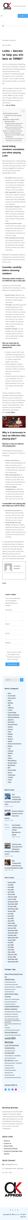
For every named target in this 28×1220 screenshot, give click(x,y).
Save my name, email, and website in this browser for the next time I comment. (14, 655)
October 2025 (12, 906)
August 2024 (11, 940)
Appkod (17, 1214)
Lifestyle (10, 751)
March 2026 (11, 894)
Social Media (12, 770)
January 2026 (12, 899)
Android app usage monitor (10, 986)
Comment (9, 610)
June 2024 (11, 945)
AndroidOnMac (18, 986)
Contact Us (7, 1143)
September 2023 (13, 961)
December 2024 (13, 930)
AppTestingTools (8, 999)
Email (7, 633)
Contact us (23, 16)
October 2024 (12, 935)
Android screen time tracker (10, 989)
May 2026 (11, 889)
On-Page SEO (9, 1053)
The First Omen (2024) (9, 1065)
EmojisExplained (8, 1014)
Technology (11, 775)
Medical (10, 753)
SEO (9, 767)
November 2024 (13, 933)
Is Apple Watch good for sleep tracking (12, 1030)
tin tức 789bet (10, 412)
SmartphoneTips (19, 1063)
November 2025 (13, 904)
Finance (10, 729)
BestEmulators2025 (15, 999)
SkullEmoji (16, 1060)
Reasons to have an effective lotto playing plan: (15, 135)
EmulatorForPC (15, 1014)
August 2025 (11, 911)
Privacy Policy (8, 1146)
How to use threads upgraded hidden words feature (13, 1024)
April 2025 (11, 921)
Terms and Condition (11, 1148)
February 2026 (12, 897)
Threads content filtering (9, 1067)
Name (7, 624)
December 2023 (13, 959)
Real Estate (11, 765)
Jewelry (10, 746)
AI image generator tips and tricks (11, 984)
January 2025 (12, 928)
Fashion (10, 727)
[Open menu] (1, 15)
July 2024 (10, 942)
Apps (9, 693)
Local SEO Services (10, 1040)
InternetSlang (7, 1027)
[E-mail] (5, 576)
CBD (9, 705)
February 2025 (12, 925)
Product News (12, 763)
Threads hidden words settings (10, 1070)
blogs (9, 700)
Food (9, 731)
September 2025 (13, 909)
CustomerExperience (12, 1006)
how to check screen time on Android (12, 1018)
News (9, 755)
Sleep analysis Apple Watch (10, 1063)
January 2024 (12, 957)
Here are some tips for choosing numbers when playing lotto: (14, 128)
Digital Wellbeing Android (10, 1011)
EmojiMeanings (18, 1011)
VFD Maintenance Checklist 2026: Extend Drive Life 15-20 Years (13, 799)
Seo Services (9, 1060)
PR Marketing (12, 760)
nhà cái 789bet (10, 105)
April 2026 (11, 892)
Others (4, 583)
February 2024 (12, 954)
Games (10, 736)
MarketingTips (10, 1048)
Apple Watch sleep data (9, 991)
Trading (10, 777)
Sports (10, 772)
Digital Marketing (13, 715)
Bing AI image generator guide (11, 1001)
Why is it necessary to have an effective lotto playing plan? (13, 132)
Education (11, 722)
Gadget (10, 734)
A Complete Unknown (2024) (10, 982)
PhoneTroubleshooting (9, 1055)
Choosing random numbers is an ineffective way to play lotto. (14, 124)
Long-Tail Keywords (12, 1045)
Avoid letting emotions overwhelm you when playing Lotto (12, 115)
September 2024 (13, 937)
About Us (7, 1141)
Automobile (11, 695)
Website (8, 643)
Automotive (12, 698)
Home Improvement (14, 743)
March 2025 (11, 923)
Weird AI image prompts (9, 1075)
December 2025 (13, 901)
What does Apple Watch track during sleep (13, 1077)
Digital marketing (11, 1009)
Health (10, 741)
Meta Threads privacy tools (10, 1050)
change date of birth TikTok (10, 1004)
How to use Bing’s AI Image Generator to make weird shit (13, 1021)
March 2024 (11, 952)
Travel (10, 779)
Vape (9, 782)
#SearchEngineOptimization (14, 975)
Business (10, 703)
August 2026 (11, 882)
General (10, 739)
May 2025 (11, 918)
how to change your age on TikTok (11, 1016)
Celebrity (11, 707)
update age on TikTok (9, 1072)
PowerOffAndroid (17, 1055)
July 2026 (10, 885)
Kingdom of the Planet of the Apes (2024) (13, 1035)
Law (9, 748)
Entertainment (12, 724)
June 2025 (11, 916)
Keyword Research (11, 1032)
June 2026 (11, 887)
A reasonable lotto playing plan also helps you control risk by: (14, 139)
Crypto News (12, 712)
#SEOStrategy (10, 979)
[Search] (21, 680)
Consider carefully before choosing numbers (11, 120)
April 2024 (11, 949)
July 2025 (10, 913)
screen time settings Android (10, 1058)
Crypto (10, 710)
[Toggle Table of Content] (22, 111)
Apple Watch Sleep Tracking (11, 995)
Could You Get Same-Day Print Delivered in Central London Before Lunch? (13, 849)
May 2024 (11, 947)
